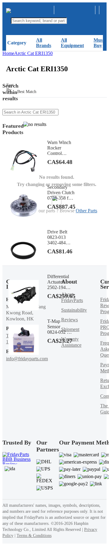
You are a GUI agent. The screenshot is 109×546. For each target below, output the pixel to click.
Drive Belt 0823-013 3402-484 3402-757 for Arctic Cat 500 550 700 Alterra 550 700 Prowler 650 (59, 237)
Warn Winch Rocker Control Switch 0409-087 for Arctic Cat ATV (59, 148)
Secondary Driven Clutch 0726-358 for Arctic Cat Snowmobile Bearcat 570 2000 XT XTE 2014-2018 (60, 193)
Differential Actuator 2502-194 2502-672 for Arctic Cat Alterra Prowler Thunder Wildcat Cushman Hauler (59, 282)
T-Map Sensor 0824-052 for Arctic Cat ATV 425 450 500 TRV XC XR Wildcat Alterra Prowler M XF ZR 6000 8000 (59, 327)
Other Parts (86, 210)
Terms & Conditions (34, 535)
